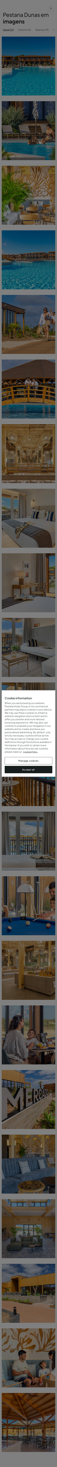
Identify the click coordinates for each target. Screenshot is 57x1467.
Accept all (28, 769)
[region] (28, 733)
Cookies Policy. (30, 751)
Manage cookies (28, 760)
